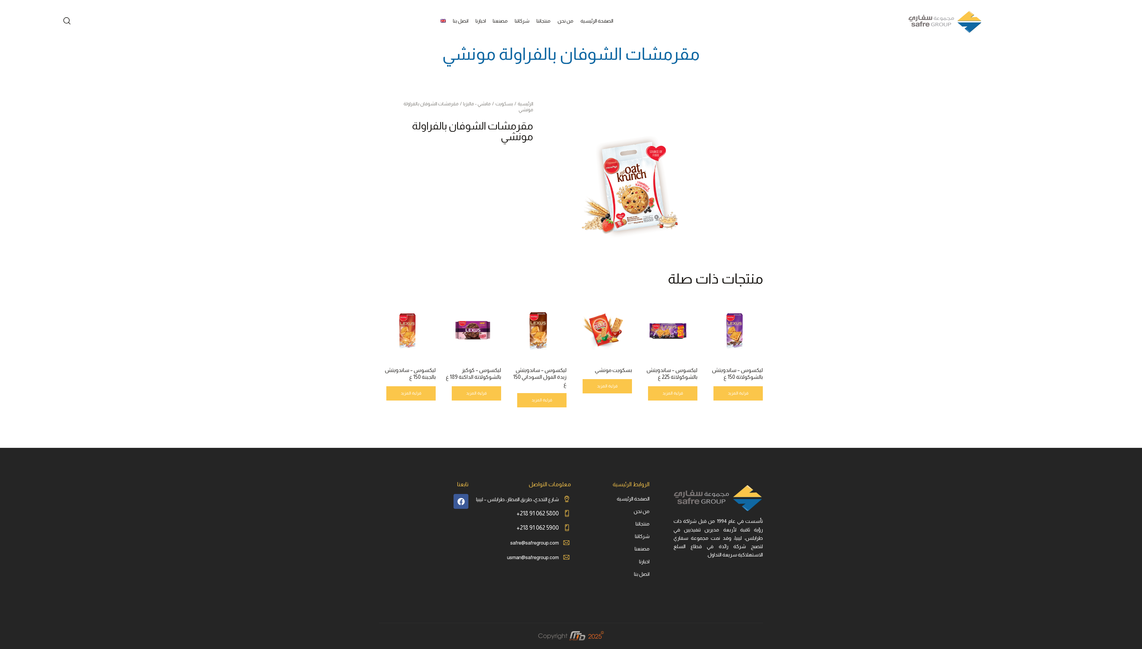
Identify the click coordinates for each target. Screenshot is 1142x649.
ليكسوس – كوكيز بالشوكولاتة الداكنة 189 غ (473, 373)
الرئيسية (525, 103)
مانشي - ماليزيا (477, 103)
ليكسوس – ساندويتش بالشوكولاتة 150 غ (737, 373)
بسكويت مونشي (613, 370)
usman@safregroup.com (533, 557)
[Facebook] (461, 501)
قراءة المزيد (738, 393)
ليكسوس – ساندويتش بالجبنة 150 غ (410, 373)
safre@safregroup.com (534, 543)
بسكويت (504, 103)
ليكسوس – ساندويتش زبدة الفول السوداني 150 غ (540, 377)
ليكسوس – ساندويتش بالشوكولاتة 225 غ (672, 373)
